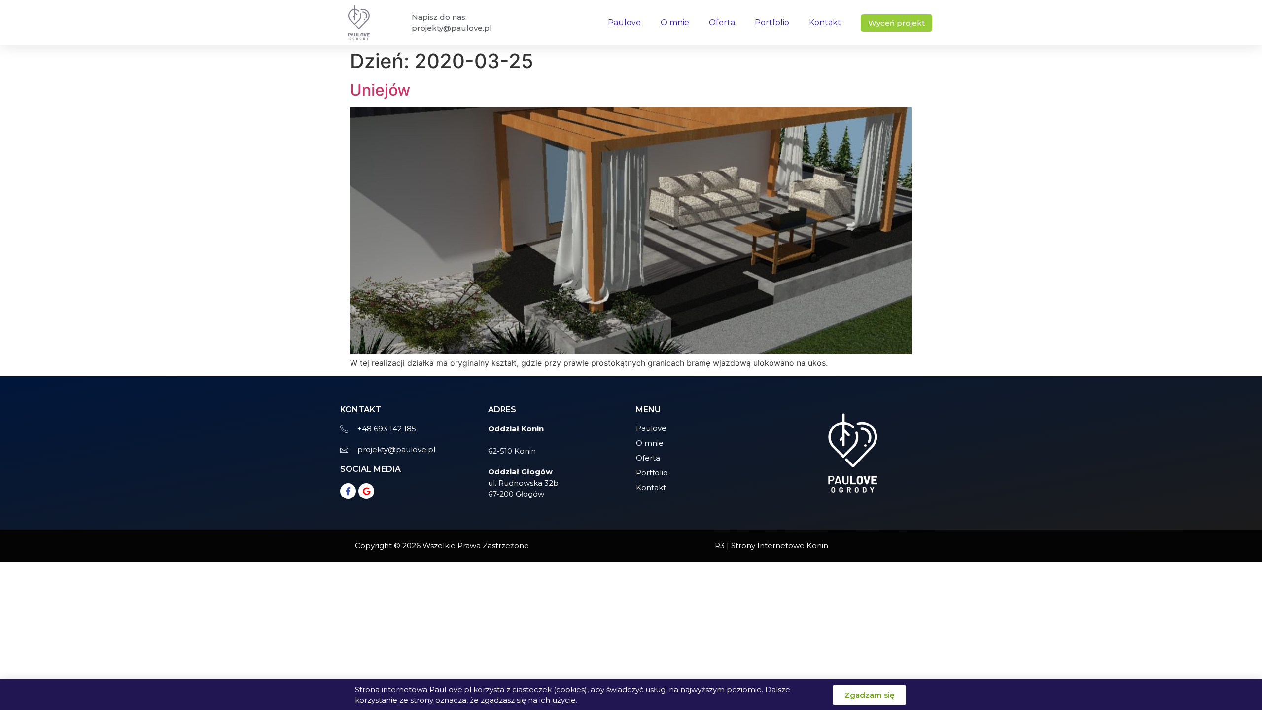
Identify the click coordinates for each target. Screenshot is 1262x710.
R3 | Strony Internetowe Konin (771, 545)
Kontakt (825, 22)
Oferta (722, 22)
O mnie (675, 22)
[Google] (366, 491)
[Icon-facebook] (348, 491)
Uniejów (380, 90)
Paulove (624, 22)
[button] (896, 23)
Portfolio (772, 22)
